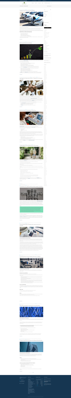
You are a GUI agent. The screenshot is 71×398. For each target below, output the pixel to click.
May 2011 (45, 178)
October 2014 (45, 132)
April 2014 (45, 139)
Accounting (24, 222)
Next (33, 372)
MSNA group (33, 100)
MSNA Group (24, 216)
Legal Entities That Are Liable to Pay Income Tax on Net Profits (47, 60)
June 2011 (45, 177)
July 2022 (45, 83)
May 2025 (45, 68)
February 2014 (45, 141)
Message (45, 16)
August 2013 (45, 148)
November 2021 (45, 90)
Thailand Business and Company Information (31, 379)
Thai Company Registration (30, 382)
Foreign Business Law (46, 37)
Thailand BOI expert (30, 9)
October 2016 (45, 120)
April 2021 (45, 97)
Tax (44, 39)
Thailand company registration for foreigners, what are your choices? (31, 389)
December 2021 (45, 89)
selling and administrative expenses (34, 98)
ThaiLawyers (29, 178)
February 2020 (45, 105)
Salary (44, 38)
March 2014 (45, 140)
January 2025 (45, 73)
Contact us (20, 250)
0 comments (21, 9)
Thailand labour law (45, 46)
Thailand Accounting (37, 222)
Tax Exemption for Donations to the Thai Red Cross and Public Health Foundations (47, 57)
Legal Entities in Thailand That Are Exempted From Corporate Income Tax (47, 62)
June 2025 (45, 67)
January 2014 (45, 142)
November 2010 (45, 185)
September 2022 (45, 82)
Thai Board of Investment (26, 60)
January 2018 (45, 117)
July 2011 (45, 176)
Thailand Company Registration (38, 338)
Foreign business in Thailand (32, 222)
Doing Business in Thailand (27, 222)
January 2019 (45, 111)
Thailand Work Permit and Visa (22, 184)
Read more (21, 39)
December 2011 (45, 170)
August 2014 (45, 134)
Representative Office (30, 381)
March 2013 (45, 154)
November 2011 (45, 171)
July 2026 (45, 66)
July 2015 (45, 126)
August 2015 (45, 125)
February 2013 (45, 155)
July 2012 (45, 163)
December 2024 (45, 74)
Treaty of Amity (29, 380)
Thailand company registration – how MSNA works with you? (31, 390)
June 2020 (45, 104)
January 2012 (45, 169)
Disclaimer (29, 393)
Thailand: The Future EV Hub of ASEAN (47, 53)
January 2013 (45, 156)
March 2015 (45, 127)
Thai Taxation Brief (29, 387)
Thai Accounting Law (30, 385)
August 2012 (45, 162)
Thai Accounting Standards (30, 386)
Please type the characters (46, 22)
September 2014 (45, 133)
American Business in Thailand (46, 32)
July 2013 (45, 149)
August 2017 (45, 119)
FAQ (28, 388)
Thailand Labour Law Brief (30, 384)
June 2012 (45, 164)
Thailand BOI (24, 9)
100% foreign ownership (22, 126)
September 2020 (45, 103)
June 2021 (45, 95)
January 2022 (45, 88)
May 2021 (45, 96)
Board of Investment (33, 127)
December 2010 (45, 184)
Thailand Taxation (45, 47)
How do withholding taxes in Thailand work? (31, 392)
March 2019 (45, 110)
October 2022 (45, 81)
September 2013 (45, 147)
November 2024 (45, 75)
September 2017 (45, 118)
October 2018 (45, 112)
